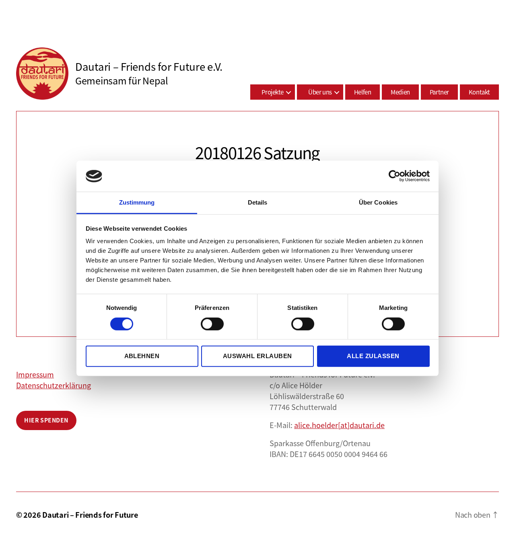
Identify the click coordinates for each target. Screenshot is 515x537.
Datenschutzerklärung (53, 385)
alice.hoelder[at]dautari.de (339, 425)
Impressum (35, 374)
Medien (400, 92)
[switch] (212, 324)
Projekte (273, 92)
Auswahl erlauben (257, 356)
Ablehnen (142, 356)
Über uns (320, 92)
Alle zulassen (373, 356)
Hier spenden (46, 420)
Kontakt (479, 92)
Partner (439, 92)
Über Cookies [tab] (378, 202)
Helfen (362, 92)
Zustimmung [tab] (137, 202)
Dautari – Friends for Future (90, 514)
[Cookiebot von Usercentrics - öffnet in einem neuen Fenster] (394, 176)
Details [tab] (258, 202)
